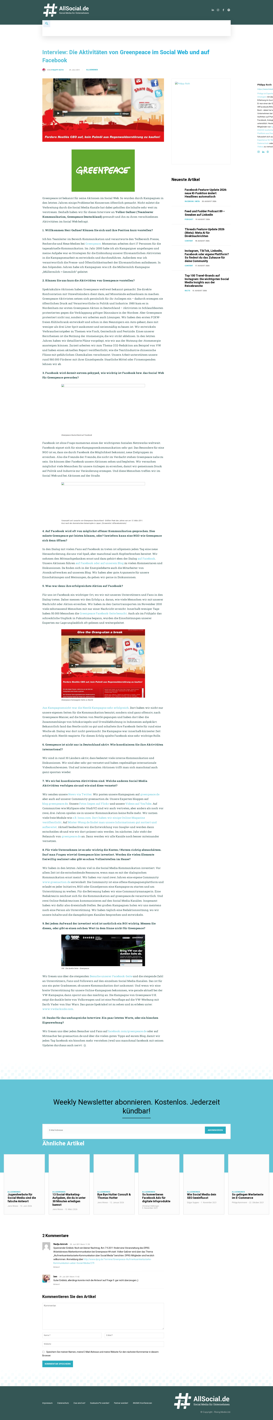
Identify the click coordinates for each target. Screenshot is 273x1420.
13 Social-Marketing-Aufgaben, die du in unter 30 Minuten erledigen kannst (69, 1199)
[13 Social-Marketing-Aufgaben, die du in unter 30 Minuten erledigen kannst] (69, 1171)
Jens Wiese (13, 1206)
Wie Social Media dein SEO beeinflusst (201, 1196)
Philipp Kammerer (239, 1202)
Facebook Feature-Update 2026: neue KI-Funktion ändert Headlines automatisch (206, 193)
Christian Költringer (150, 1206)
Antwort (56, 1267)
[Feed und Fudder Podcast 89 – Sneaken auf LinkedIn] (177, 214)
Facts (187, 291)
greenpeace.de (149, 794)
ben (55, 1276)
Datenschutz (263, 143)
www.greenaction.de (56, 882)
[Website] (268, 151)
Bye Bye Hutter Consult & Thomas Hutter (114, 1196)
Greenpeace (93, 243)
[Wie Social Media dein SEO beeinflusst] (204, 1171)
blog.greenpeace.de (55, 803)
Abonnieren (215, 1130)
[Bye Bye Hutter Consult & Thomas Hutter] (114, 1171)
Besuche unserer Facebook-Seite (111, 976)
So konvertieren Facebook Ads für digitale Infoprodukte (156, 1198)
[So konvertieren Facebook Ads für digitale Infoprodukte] (159, 1171)
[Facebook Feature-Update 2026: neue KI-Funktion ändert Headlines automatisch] (177, 192)
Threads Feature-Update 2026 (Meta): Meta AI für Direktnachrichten (204, 233)
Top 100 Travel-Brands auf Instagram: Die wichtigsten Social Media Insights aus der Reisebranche (207, 280)
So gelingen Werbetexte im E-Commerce (247, 1196)
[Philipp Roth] (44, 69)
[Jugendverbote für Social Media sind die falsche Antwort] (24, 1171)
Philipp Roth (57, 70)
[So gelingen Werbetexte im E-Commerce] (248, 1171)
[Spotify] (229, 10)
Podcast (189, 219)
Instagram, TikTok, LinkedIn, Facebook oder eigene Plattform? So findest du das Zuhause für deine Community (207, 256)
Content (189, 241)
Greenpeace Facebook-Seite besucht (103, 613)
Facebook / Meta (192, 201)
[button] (46, 23)
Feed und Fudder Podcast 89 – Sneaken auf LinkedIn (205, 213)
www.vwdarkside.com (57, 1009)
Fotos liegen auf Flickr (94, 803)
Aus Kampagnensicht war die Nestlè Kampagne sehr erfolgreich (85, 708)
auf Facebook (146, 558)
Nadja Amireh (60, 1244)
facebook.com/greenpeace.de (127, 1031)
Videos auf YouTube (138, 803)
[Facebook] (223, 10)
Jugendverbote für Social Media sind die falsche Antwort (22, 1198)
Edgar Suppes (193, 1202)
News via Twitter (80, 794)
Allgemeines (92, 70)
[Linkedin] (213, 10)
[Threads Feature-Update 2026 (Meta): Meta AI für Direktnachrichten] (177, 232)
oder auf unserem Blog (109, 563)
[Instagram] (218, 10)
